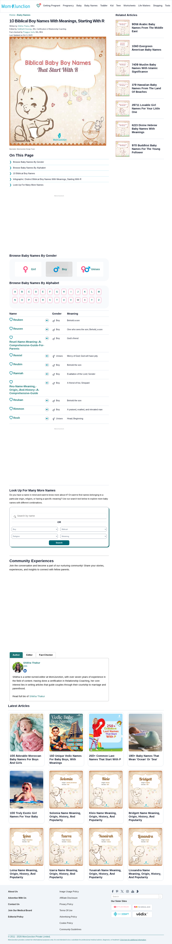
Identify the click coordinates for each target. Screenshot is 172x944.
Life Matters (144, 5)
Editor (29, 655)
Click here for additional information (133, 940)
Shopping (157, 5)
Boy (64, 269)
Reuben (18, 319)
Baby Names (91, 5)
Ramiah (18, 373)
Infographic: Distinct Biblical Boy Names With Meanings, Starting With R (47, 179)
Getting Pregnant (51, 5)
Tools (167, 5)
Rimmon (18, 408)
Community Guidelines (70, 929)
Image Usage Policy (69, 891)
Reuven (18, 328)
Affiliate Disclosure (69, 898)
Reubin (17, 364)
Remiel (17, 355)
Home (12, 15)
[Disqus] (59, 609)
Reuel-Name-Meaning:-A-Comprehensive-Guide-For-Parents (26, 345)
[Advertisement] (59, 216)
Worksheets (129, 5)
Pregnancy (68, 5)
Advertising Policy (68, 917)
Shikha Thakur (31, 662)
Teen (118, 5)
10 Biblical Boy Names (24, 173)
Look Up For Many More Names (28, 185)
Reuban (18, 399)
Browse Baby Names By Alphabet (29, 168)
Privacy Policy (66, 904)
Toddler (104, 5)
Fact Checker (46, 655)
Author (16, 655)
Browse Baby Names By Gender (28, 162)
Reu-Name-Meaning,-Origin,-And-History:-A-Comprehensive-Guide (24, 390)
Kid (111, 5)
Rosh (16, 417)
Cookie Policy (66, 923)
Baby (79, 5)
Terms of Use (66, 910)
